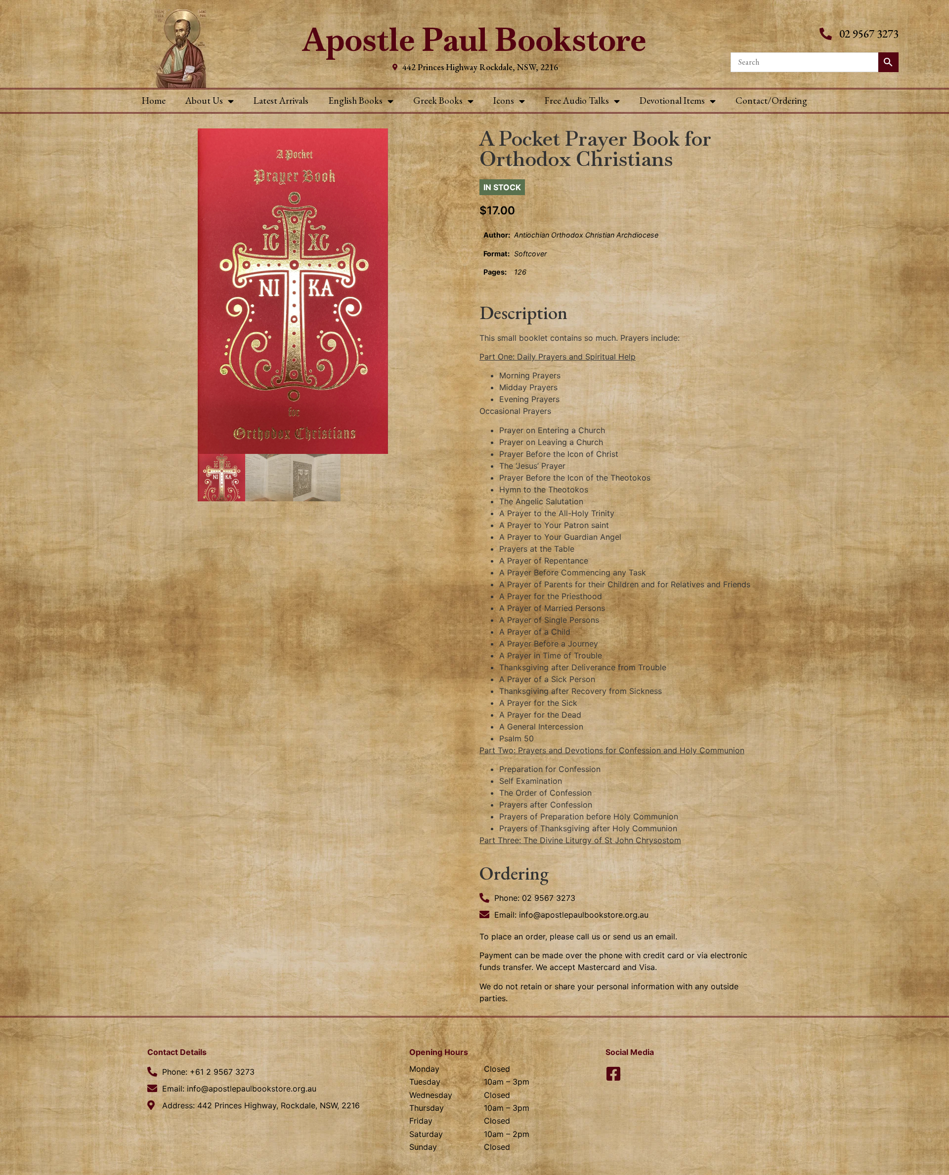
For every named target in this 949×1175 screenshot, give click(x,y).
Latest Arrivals (281, 100)
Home (154, 100)
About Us (204, 100)
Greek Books (438, 100)
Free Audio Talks (577, 100)
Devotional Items (672, 100)
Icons (503, 100)
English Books (355, 100)
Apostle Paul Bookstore (474, 39)
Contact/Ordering (771, 100)
